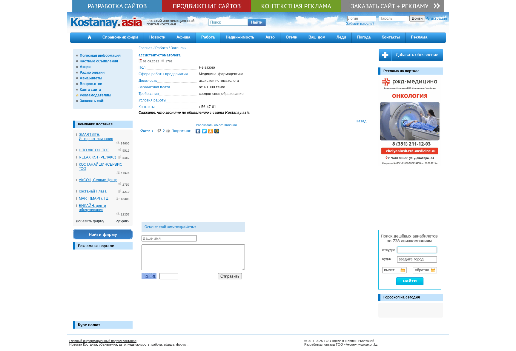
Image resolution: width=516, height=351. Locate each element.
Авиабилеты (91, 78)
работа (156, 344)
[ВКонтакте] (198, 131)
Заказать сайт (92, 101)
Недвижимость (240, 37)
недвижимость (139, 344)
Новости (157, 37)
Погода (364, 37)
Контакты (391, 37)
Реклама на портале (96, 246)
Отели (291, 37)
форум (181, 344)
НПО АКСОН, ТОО (94, 150)
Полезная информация (100, 55)
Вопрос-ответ (92, 84)
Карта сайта (90, 89)
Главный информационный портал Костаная (102, 341)
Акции (85, 67)
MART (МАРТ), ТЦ (93, 198)
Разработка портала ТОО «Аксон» (330, 344)
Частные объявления (99, 61)
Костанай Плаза (93, 191)
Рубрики (123, 221)
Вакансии (179, 48)
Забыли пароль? (360, 23)
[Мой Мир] (217, 131)
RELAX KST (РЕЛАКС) (97, 157)
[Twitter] (204, 131)
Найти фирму (103, 234)
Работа (208, 37)
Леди (341, 37)
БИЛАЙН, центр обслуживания (92, 208)
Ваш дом (316, 37)
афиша (169, 344)
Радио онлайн (92, 72)
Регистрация (436, 18)
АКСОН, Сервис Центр (98, 180)
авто (122, 344)
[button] (257, 22)
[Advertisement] (103, 288)
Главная (146, 48)
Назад (361, 121)
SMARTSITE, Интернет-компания (96, 137)
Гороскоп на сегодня (401, 297)
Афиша (183, 37)
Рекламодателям (95, 95)
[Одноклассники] (211, 131)
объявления (108, 344)
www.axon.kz (368, 344)
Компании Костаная (95, 124)
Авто (270, 37)
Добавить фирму (90, 221)
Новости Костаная (83, 344)
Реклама (419, 37)
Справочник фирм (120, 37)
